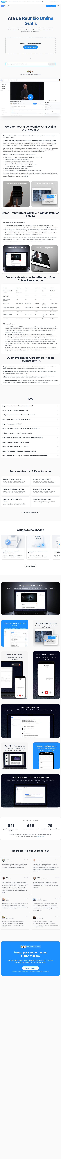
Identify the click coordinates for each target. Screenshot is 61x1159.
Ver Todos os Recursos (30, 512)
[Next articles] (58, 548)
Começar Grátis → (31, 968)
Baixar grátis (54, 1)
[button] (30, 45)
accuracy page (40, 836)
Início (18, 12)
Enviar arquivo (31, 47)
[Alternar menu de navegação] (58, 6)
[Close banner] (59, 2)
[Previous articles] (2, 548)
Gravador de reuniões (25, 12)
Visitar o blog (30, 566)
